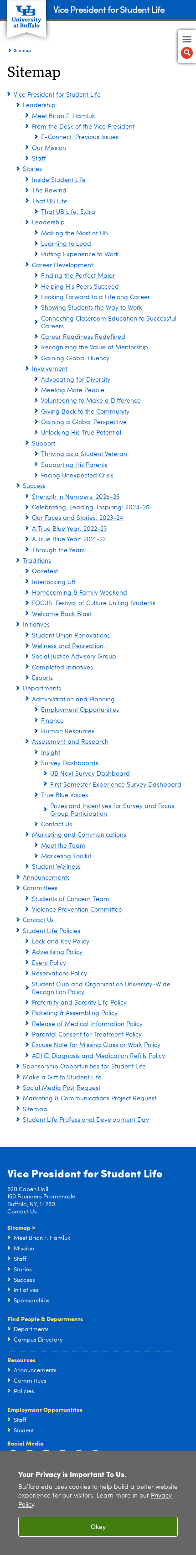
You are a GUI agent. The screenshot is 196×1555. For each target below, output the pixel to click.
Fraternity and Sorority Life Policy (79, 1003)
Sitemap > (21, 1227)
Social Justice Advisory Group (74, 656)
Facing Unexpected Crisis (77, 475)
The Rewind (49, 190)
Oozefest (45, 571)
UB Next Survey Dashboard (90, 774)
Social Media (25, 1443)
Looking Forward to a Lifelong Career (95, 297)
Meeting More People (72, 390)
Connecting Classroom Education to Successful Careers (108, 323)
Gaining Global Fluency (75, 358)
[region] (98, 1503)
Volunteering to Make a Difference (91, 401)
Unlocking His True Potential (81, 433)
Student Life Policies (51, 931)
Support (43, 444)
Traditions (37, 561)
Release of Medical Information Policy (87, 1024)
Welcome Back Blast (61, 614)
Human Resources (67, 731)
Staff (39, 159)
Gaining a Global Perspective (84, 422)
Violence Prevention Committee (77, 910)
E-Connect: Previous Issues (80, 137)
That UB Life (49, 201)
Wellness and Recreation (67, 646)
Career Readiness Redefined (83, 337)
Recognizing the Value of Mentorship (94, 347)
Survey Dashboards (69, 763)
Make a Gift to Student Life (62, 1077)
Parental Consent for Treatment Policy (87, 1034)
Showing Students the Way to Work (91, 308)
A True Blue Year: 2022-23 (69, 529)
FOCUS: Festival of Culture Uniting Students (93, 603)
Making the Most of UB (74, 233)
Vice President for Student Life (109, 9)
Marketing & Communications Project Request (89, 1098)
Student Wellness (56, 867)
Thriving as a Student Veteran (84, 454)
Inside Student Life (59, 180)
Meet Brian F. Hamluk (63, 116)
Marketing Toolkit (66, 856)
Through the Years (58, 550)
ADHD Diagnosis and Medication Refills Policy (98, 1056)
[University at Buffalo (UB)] (26, 14)
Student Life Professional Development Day (86, 1120)
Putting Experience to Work (80, 254)
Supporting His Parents (74, 465)
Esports (42, 678)
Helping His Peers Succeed (80, 287)
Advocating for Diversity (75, 380)
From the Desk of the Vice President (83, 127)
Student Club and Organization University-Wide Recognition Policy (101, 988)
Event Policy (49, 963)
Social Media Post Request (61, 1088)
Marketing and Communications (79, 835)
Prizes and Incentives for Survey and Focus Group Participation (112, 810)
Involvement (49, 369)
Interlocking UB (54, 582)
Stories (32, 169)
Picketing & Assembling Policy (75, 1013)
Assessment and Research (70, 742)
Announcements (46, 878)
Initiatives (36, 625)
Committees (40, 888)
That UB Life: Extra (68, 212)
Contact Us (56, 824)
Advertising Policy (57, 952)
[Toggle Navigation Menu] (187, 46)
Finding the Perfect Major (78, 276)
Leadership (39, 105)
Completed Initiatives (62, 667)
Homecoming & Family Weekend (79, 593)
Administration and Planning (73, 699)
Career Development (62, 265)
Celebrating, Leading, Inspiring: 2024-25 (91, 507)
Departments (42, 688)
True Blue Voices (64, 795)
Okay (98, 1526)
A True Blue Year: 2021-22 (69, 539)
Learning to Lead (66, 244)
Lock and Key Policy (60, 941)
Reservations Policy (59, 973)
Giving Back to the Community (85, 412)
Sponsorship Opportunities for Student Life (84, 1066)
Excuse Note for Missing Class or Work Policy (96, 1045)
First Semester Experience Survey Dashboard (115, 785)
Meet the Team (63, 846)
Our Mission (49, 148)
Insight (50, 753)
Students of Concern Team (70, 899)
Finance (52, 721)
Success (34, 486)
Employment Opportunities (80, 710)
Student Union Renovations (71, 635)
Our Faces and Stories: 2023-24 (77, 518)
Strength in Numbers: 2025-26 (76, 497)
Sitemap (35, 1109)
